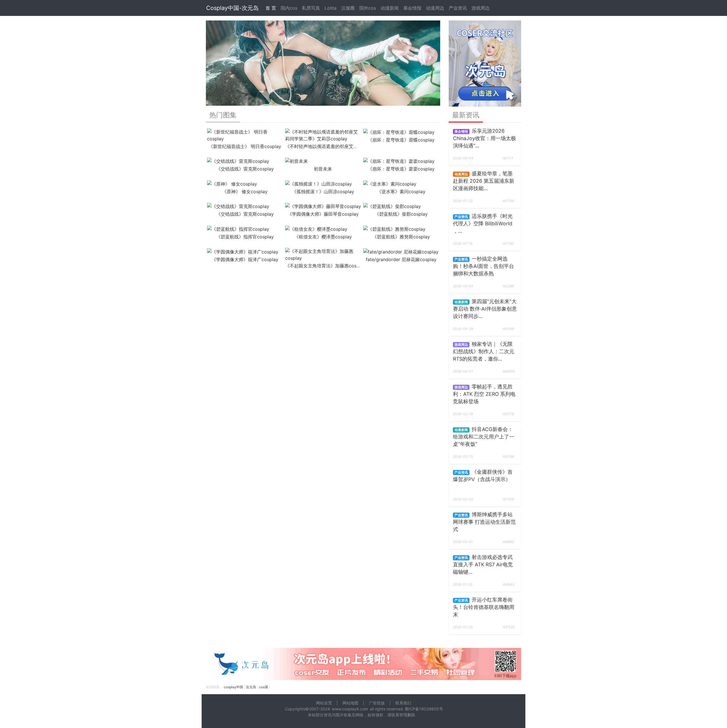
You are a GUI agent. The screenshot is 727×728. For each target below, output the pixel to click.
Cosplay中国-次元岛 (232, 8)
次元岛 (251, 687)
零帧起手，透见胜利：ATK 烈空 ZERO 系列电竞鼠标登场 (484, 394)
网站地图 (350, 702)
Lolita (331, 8)
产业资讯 (458, 8)
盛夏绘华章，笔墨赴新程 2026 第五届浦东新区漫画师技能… (483, 181)
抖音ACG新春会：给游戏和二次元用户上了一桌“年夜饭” (483, 436)
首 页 (271, 8)
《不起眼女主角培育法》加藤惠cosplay (325, 266)
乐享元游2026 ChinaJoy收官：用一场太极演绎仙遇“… (484, 138)
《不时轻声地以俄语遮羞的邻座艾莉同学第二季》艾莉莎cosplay (350, 146)
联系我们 (403, 702)
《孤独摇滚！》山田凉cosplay (323, 191)
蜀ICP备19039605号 (424, 708)
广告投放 (377, 702)
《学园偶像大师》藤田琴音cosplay (323, 214)
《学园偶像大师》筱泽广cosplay (245, 259)
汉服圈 (348, 8)
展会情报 (412, 8)
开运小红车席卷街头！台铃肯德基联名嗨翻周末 (483, 607)
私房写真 (311, 8)
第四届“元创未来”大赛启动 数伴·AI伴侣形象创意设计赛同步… (485, 308)
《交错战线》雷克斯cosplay (245, 169)
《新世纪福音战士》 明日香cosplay (244, 146)
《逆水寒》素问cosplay (401, 191)
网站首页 (324, 702)
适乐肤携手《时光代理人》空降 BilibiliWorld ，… (483, 223)
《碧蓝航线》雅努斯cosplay (401, 237)
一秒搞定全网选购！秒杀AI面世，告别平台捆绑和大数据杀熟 (483, 266)
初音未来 (323, 169)
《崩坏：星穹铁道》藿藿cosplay (401, 169)
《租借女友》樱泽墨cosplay (323, 237)
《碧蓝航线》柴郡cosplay (401, 214)
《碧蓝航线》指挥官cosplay (245, 237)
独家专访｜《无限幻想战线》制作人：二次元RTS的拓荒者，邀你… (483, 351)
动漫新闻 (390, 8)
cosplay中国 (233, 687)
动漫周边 (435, 8)
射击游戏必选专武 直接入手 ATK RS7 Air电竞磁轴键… (483, 564)
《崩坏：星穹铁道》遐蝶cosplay (401, 140)
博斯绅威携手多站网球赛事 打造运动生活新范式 (484, 522)
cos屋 (263, 687)
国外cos (367, 8)
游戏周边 (480, 8)
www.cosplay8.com (350, 708)
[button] (223, 63)
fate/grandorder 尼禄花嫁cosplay (401, 259)
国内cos (289, 8)
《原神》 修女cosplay (245, 191)
